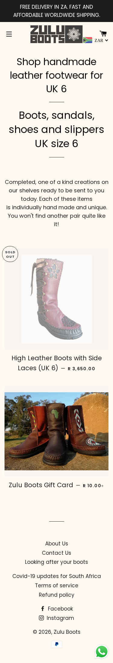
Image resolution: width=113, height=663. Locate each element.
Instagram (59, 618)
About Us (56, 543)
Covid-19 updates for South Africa (56, 576)
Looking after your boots (56, 562)
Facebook (59, 608)
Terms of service (56, 585)
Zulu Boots (67, 632)
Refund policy (56, 594)
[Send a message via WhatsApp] (101, 651)
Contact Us (56, 553)
